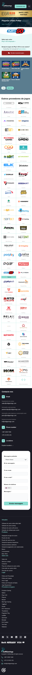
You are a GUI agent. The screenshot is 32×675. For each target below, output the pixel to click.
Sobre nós (4, 559)
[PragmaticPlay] (23, 282)
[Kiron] (8, 229)
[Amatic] (8, 113)
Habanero (4, 626)
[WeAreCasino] (23, 363)
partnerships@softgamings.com (11, 409)
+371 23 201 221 (6, 435)
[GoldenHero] (23, 193)
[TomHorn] (23, 345)
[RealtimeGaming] (8, 300)
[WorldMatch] (8, 372)
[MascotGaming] (8, 238)
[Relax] (8, 318)
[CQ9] (8, 149)
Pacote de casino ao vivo (8, 540)
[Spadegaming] (23, 327)
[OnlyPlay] (23, 247)
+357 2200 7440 (6, 432)
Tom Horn (4, 624)
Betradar (4, 620)
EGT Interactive (6, 608)
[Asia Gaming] (23, 113)
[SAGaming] (8, 327)
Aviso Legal (5, 580)
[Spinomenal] (23, 336)
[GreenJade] (8, 202)
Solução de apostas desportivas (10, 542)
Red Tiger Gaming (6, 602)
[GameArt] (23, 184)
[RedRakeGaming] (23, 300)
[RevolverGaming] (23, 318)
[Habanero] (23, 202)
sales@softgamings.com (9, 403)
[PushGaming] (8, 291)
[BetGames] (23, 122)
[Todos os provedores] (23, 380)
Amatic (3, 606)
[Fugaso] (8, 184)
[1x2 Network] (8, 104)
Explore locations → (7, 445)
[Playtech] (8, 282)
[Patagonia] (23, 256)
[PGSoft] (8, 265)
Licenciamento (5, 551)
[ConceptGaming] (23, 140)
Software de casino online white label (11, 523)
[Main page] (7, 5)
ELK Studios (5, 622)
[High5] (8, 211)
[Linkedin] (16, 637)
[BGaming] (23, 131)
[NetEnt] (23, 238)
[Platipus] (23, 265)
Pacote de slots (6, 538)
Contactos (4, 563)
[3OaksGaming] (23, 104)
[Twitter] (7, 637)
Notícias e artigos (6, 561)
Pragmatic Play (6, 613)
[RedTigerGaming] (8, 309)
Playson (4, 597)
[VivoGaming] (23, 354)
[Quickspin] (23, 291)
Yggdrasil (4, 604)
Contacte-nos (20, 6)
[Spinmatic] (8, 336)
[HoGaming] (23, 211)
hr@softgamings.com (8, 421)
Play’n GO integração (8, 41)
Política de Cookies (7, 578)
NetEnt (3, 592)
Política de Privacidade (8, 576)
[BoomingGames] (8, 140)
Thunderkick (5, 611)
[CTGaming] (23, 149)
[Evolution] (23, 166)
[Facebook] (3, 637)
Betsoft (4, 599)
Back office (5, 553)
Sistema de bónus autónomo (9, 544)
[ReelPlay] (23, 309)
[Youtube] (11, 637)
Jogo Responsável (6, 585)
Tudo (3, 88)
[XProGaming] (23, 372)
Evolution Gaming (6, 590)
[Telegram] (25, 637)
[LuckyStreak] (23, 229)
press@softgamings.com (9, 415)
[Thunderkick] (8, 345)
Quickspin (4, 617)
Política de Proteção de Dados (10, 583)
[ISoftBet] (8, 220)
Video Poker (10, 88)
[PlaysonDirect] (23, 273)
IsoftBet (4, 615)
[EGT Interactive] (23, 157)
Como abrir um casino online (9, 568)
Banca (3, 549)
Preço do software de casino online (11, 566)
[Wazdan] (8, 363)
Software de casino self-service (10, 528)
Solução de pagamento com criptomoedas (12, 547)
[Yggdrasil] (8, 380)
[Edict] (8, 157)
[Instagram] (20, 637)
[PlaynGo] (8, 273)
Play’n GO (4, 595)
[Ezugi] (23, 175)
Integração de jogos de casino (9, 535)
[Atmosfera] (8, 122)
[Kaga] (23, 220)
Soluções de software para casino (10, 530)
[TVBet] (8, 354)
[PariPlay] (8, 256)
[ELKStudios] (8, 166)
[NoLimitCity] (8, 247)
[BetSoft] (8, 131)
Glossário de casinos (7, 570)
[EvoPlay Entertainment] (8, 175)
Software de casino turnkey (9, 525)
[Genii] (8, 193)
